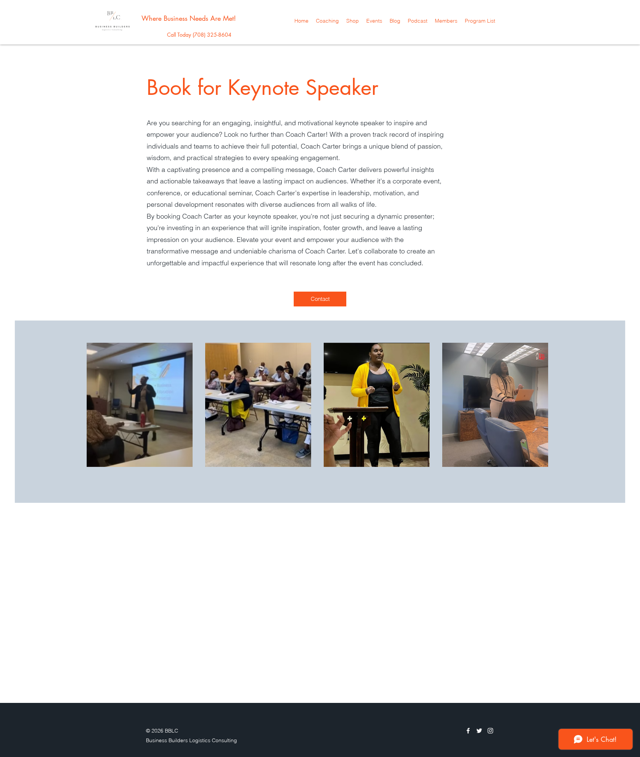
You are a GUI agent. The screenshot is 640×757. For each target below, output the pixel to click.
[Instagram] (490, 730)
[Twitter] (479, 730)
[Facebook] (468, 730)
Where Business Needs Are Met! (188, 18)
